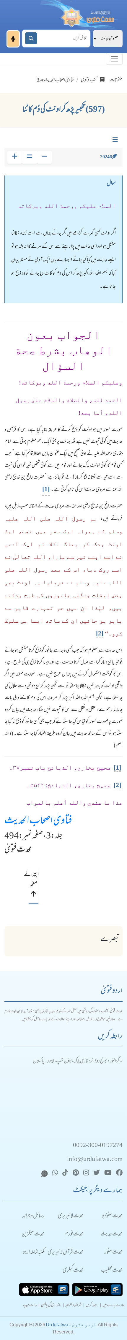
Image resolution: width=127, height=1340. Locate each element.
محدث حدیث (111, 1234)
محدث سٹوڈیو (112, 1216)
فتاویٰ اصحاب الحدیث (38, 821)
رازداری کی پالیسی (51, 1305)
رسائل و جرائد (33, 1216)
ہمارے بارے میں (114, 1305)
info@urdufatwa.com (95, 1160)
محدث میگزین (33, 1234)
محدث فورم (74, 1234)
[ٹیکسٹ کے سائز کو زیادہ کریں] (14, 157)
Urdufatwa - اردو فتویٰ (71, 1325)
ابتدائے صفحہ (33, 879)
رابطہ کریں (92, 1305)
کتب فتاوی (89, 80)
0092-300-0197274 (98, 1146)
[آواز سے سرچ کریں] (13, 39)
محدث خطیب (112, 1271)
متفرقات (116, 80)
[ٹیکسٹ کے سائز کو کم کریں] (44, 157)
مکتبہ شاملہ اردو (34, 1252)
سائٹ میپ (30, 1305)
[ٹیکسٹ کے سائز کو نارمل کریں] (29, 157)
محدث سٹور (114, 1252)
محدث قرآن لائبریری (66, 1252)
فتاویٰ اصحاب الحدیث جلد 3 (55, 80)
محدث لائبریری (71, 1216)
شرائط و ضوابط (73, 1305)
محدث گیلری (73, 1271)
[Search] (31, 38)
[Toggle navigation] (114, 59)
